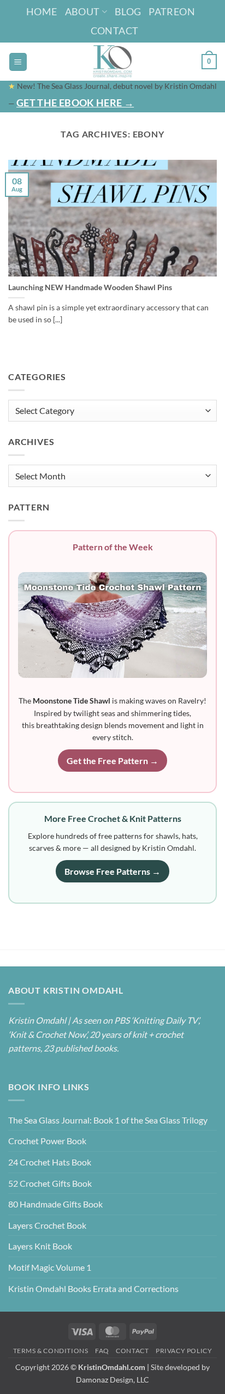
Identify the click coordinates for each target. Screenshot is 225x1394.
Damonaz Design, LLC (112, 1379)
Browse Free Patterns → (112, 871)
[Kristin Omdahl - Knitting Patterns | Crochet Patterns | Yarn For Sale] (112, 62)
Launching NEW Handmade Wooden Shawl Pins (90, 287)
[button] (18, 62)
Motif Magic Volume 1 (49, 1267)
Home (41, 11)
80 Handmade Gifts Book (55, 1204)
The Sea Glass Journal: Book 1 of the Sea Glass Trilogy (108, 1120)
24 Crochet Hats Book (49, 1162)
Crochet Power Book (47, 1140)
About (82, 11)
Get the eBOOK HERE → (75, 103)
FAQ (102, 1351)
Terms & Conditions (50, 1351)
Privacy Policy (184, 1351)
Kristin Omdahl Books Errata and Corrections (93, 1288)
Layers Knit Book (40, 1246)
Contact (115, 31)
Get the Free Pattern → (112, 760)
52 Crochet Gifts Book (50, 1183)
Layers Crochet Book (47, 1225)
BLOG (128, 11)
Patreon (172, 11)
